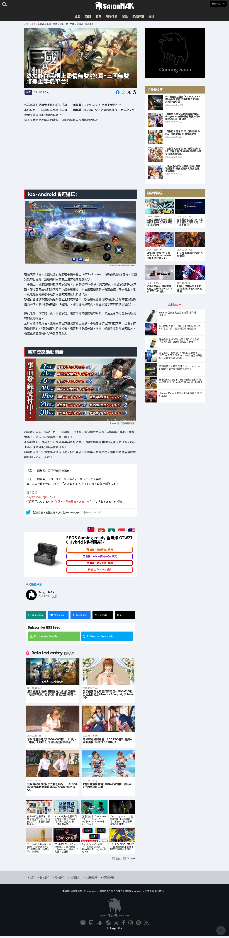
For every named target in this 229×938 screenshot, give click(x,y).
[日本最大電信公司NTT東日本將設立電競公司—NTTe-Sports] (190, 206)
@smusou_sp (37, 497)
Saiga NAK (114, 6)
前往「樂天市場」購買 (101, 563)
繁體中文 (216, 4)
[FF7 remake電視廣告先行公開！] (190, 239)
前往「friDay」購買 (101, 569)
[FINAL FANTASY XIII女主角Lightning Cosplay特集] (190, 272)
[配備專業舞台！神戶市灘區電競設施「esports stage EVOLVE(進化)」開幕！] (159, 272)
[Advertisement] (80, 159)
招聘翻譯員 (108, 877)
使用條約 (75, 877)
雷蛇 (118, 858)
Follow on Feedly (45, 636)
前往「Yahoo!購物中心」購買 (101, 556)
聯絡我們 (60, 877)
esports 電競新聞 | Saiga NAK (114, 915)
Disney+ (130, 858)
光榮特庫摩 (35, 584)
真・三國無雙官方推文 (126, 265)
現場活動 (111, 16)
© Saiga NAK (114, 928)
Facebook (81, 615)
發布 (98, 16)
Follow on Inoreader (100, 636)
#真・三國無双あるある (70, 502)
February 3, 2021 (95, 512)
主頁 (78, 16)
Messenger (59, 615)
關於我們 (45, 877)
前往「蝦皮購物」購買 (101, 549)
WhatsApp (37, 615)
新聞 (88, 16)
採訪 (151, 16)
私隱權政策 (91, 877)
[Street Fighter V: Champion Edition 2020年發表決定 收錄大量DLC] (159, 239)
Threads (102, 615)
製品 (125, 16)
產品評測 (138, 16)
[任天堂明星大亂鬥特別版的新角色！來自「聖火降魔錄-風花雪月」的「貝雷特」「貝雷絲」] (159, 206)
